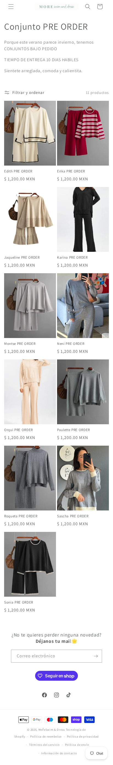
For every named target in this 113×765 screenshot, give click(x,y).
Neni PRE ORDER (70, 344)
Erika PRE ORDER (71, 171)
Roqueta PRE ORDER (20, 516)
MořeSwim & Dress (51, 730)
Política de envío (77, 745)
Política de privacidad (83, 736)
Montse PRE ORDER (20, 344)
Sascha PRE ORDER (73, 516)
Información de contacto (59, 753)
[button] (11, 7)
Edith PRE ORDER (18, 171)
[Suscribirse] (96, 656)
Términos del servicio (44, 745)
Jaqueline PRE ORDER (22, 257)
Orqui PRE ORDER (18, 430)
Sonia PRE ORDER (18, 602)
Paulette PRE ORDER (73, 430)
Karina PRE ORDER (72, 257)
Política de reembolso (46, 736)
